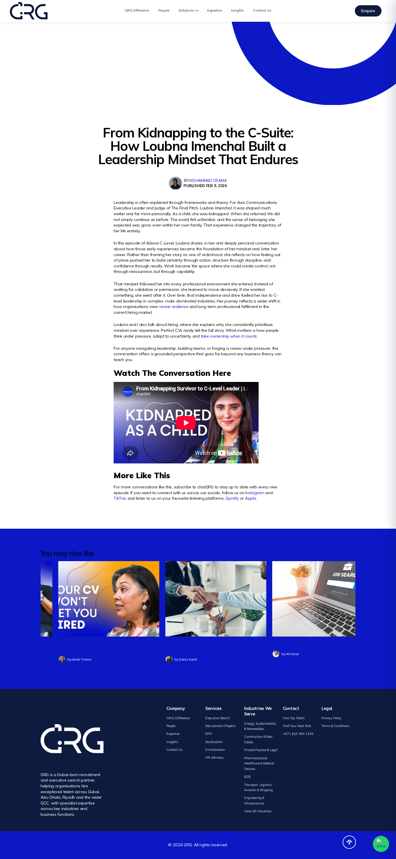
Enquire (368, 10)
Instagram (254, 492)
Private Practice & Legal (260, 750)
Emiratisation (215, 750)
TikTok (120, 498)
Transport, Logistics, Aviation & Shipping (258, 787)
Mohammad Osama (207, 180)
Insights (237, 10)
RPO (208, 734)
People (163, 10)
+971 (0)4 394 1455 (298, 734)
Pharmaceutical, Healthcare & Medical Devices (259, 763)
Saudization (214, 742)
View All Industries (257, 811)
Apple (250, 498)
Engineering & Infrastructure (254, 800)
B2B (247, 777)
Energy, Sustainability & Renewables (260, 726)
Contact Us (262, 10)
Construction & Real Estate (258, 739)
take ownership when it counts (229, 336)
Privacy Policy (331, 718)
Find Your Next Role (297, 726)
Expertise (214, 10)
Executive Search (217, 718)
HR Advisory (214, 757)
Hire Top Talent (294, 718)
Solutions (186, 10)
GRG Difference (137, 10)
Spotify (232, 498)
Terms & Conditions (335, 726)
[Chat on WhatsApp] (381, 844)
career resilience (173, 306)
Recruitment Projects (220, 726)
